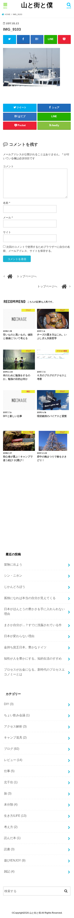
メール (8, 217)
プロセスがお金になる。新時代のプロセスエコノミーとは (34, 672)
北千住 (10, 782)
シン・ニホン (13, 575)
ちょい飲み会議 (17, 715)
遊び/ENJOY (14, 860)
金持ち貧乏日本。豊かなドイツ (25, 647)
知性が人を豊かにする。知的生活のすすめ (33, 658)
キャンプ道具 (15, 737)
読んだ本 (12, 838)
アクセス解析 (15, 726)
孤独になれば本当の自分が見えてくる (30, 598)
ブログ (11, 748)
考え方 (10, 827)
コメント (8, 166)
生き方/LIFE (15, 815)
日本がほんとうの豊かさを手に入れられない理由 (34, 611)
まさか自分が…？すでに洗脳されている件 (33, 625)
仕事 (9, 771)
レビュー (13, 760)
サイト (7, 232)
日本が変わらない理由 (19, 636)
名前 (6, 202)
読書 (9, 849)
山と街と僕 (37, 5)
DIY (8, 704)
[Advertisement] (35, 512)
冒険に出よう (13, 564)
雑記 (9, 871)
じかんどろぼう (14, 586)
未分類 (10, 804)
